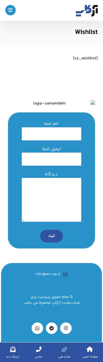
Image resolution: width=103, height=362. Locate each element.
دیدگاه (51, 174)
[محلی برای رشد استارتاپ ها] (87, 10)
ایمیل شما (51, 149)
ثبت (51, 236)
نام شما (51, 124)
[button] (10, 10)
